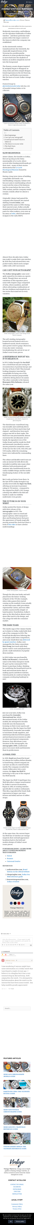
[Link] (19, 945)
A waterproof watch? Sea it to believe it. (15, 141)
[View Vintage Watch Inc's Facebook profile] (11, 903)
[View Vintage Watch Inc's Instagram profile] (22, 903)
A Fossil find (9, 148)
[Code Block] (17, 945)
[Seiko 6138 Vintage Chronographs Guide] (17, 1106)
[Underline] (7, 945)
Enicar (9, 856)
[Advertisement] (17, 236)
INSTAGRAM (17, 1189)
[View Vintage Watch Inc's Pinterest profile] (18, 903)
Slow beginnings (10, 135)
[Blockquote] (15, 945)
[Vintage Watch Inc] (4, 2)
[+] (23, 944)
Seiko (13, 214)
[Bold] (2, 945)
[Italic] (5, 945)
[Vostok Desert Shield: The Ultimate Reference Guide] (17, 1143)
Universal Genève (13, 861)
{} (21, 944)
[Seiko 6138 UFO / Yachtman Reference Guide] (17, 1124)
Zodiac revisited (13, 882)
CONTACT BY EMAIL (17, 1184)
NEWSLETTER (17, 1194)
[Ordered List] (11, 945)
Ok (11, 1221)
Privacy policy (20, 1221)
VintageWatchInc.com (12, 20)
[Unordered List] (13, 945)
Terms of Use (17, 1209)
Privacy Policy (17, 1206)
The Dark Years (10, 146)
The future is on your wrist (14, 144)
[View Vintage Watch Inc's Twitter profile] (15, 903)
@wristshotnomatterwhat (11, 86)
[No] (32, 1219)
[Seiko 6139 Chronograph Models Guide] (17, 1071)
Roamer (10, 859)
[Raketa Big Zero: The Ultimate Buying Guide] (17, 1088)
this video (12, 525)
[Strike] (9, 945)
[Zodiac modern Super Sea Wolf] (17, 814)
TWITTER (17, 1191)
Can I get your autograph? (14, 137)
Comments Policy (17, 1204)
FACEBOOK (17, 1187)
